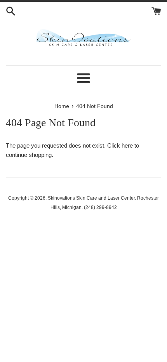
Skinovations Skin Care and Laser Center (91, 198)
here (127, 145)
